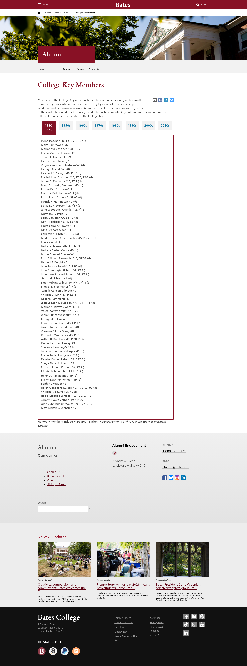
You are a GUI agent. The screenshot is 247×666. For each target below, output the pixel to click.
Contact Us (53, 471)
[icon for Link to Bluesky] (171, 477)
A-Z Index (155, 617)
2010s (165, 125)
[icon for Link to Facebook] (164, 477)
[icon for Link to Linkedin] (183, 477)
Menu (46, 4)
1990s (132, 125)
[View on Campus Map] (114, 453)
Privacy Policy (157, 622)
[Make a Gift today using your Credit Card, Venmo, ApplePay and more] (42, 651)
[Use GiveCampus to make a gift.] (76, 651)
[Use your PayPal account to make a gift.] (65, 651)
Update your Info (57, 476)
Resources (67, 69)
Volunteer (53, 480)
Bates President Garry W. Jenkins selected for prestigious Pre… (179, 586)
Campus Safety (122, 617)
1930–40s (49, 128)
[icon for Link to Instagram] (177, 477)
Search (205, 4)
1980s (115, 125)
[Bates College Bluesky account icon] (194, 616)
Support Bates (95, 69)
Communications (123, 622)
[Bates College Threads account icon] (202, 616)
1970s (99, 125)
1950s (66, 125)
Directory (119, 627)
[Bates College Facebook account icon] (186, 616)
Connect (44, 69)
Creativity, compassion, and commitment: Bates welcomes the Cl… (62, 588)
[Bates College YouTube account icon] (202, 624)
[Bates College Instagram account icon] (194, 624)
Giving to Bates (52, 13)
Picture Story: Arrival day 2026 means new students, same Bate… (123, 586)
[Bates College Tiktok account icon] (186, 624)
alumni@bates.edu (175, 467)
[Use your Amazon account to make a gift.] (53, 651)
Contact (80, 69)
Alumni (67, 13)
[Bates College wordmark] (123, 5)
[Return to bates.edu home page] (40, 12)
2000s (148, 125)
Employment (121, 631)
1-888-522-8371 (174, 451)
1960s (82, 125)
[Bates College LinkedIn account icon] (186, 633)
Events (55, 69)
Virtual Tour (156, 635)
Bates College (59, 617)
